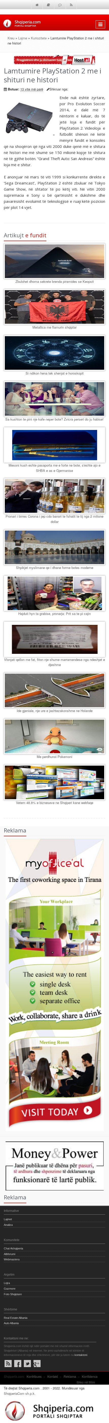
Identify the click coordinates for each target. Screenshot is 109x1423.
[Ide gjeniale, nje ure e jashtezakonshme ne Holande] (54, 690)
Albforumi (9, 1254)
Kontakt (52, 1376)
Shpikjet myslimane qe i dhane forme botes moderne (54, 567)
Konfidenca (90, 1376)
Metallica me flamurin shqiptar (54, 327)
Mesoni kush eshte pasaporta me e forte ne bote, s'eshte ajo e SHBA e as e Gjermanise (54, 468)
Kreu (11, 38)
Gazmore (9, 1288)
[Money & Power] (52, 1165)
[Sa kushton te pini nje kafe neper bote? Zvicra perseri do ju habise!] (54, 399)
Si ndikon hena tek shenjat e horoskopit (55, 373)
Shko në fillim (86, 1382)
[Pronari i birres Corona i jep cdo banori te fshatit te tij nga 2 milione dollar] (54, 496)
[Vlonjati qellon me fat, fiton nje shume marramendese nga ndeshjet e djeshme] (54, 639)
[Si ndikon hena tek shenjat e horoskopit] (54, 353)
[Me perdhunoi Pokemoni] (54, 736)
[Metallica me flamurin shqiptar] (54, 307)
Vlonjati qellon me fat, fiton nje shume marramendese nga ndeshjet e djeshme (54, 662)
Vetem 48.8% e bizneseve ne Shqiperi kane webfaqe (54, 802)
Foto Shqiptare (13, 1294)
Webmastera (12, 1259)
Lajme (22, 38)
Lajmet (8, 1219)
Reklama (70, 1376)
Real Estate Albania (15, 1317)
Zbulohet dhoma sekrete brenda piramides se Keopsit (54, 281)
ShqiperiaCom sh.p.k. (19, 1393)
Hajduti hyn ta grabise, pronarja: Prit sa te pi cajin (54, 613)
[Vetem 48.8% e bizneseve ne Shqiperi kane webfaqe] (54, 782)
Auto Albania (11, 1323)
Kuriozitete (39, 38)
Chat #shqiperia (13, 1248)
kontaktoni (81, 1354)
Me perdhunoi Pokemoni (54, 756)
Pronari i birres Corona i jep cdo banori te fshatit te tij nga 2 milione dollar (54, 519)
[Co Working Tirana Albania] (52, 984)
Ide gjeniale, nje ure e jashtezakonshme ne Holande (55, 710)
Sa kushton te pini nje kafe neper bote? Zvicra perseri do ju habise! (54, 419)
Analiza (8, 1224)
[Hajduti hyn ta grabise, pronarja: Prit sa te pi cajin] (54, 593)
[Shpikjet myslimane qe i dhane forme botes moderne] (54, 547)
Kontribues (34, 1376)
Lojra (7, 1283)
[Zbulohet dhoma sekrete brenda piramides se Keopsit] (54, 261)
